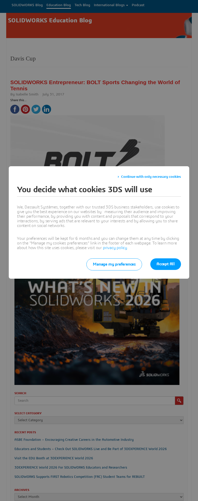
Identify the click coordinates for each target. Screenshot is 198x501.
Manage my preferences (114, 264)
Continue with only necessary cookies (151, 177)
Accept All (165, 264)
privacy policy (115, 248)
